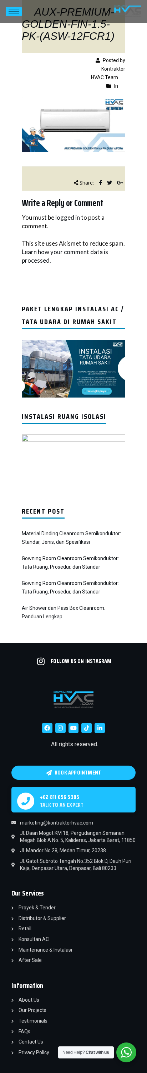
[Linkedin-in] (100, 728)
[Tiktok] (86, 728)
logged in (67, 217)
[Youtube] (74, 728)
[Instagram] (60, 728)
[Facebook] (47, 728)
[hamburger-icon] (14, 11)
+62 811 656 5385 (59, 797)
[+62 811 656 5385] (25, 801)
